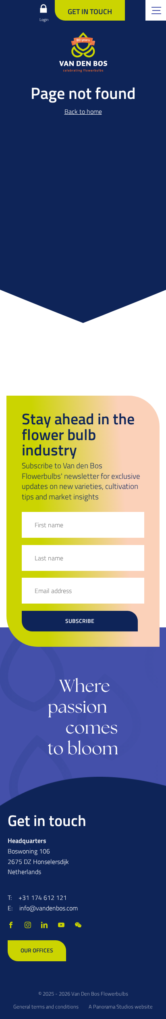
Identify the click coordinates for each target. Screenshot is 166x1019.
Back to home (83, 111)
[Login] (43, 8)
